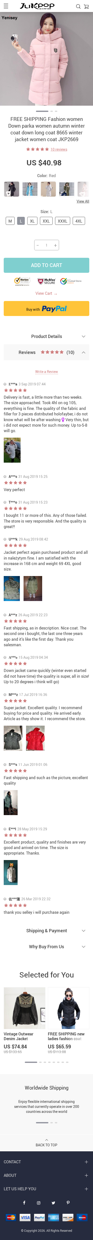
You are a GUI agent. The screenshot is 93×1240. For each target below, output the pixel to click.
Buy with (33, 309)
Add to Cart (46, 265)
